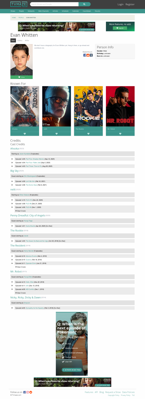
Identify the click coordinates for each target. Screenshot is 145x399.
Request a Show (113, 392)
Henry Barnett (29, 251)
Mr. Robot (111, 129)
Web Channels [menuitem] (43, 11)
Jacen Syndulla (24, 154)
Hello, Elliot (29, 282)
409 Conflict (30, 289)
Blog (101, 392)
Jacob (26, 236)
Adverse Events (31, 256)
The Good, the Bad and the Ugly (37, 241)
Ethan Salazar (24, 195)
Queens (28, 259)
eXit (27, 285)
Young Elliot (28, 277)
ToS (133, 395)
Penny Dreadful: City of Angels (27, 215)
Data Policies (128, 392)
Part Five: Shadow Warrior (35, 159)
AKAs (27, 40)
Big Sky (14, 170)
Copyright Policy (113, 395)
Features (89, 392)
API (96, 392)
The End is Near (31, 185)
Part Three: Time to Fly (34, 166)
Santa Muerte (30, 226)
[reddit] (88, 56)
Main (13, 40)
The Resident (17, 245)
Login (121, 4)
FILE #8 (28, 203)
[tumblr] (91, 56)
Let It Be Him (30, 181)
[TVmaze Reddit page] (30, 392)
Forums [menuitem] (97, 11)
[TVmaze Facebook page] (24, 392)
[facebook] (84, 56)
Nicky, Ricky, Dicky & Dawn (25, 297)
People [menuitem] (21, 11)
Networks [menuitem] (31, 11)
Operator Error (31, 263)
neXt (45, 129)
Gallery (19, 40)
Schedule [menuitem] (65, 11)
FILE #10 (29, 200)
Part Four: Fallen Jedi (33, 162)
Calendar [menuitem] (75, 11)
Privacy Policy (125, 395)
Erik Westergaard (30, 176)
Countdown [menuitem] (87, 11)
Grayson (27, 303)
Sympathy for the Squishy (35, 308)
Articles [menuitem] (55, 11)
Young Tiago (28, 221)
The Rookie (80, 129)
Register (130, 4)
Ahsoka (14, 129)
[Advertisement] (56, 26)
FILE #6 (28, 207)
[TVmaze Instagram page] (27, 392)
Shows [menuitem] (13, 11)
